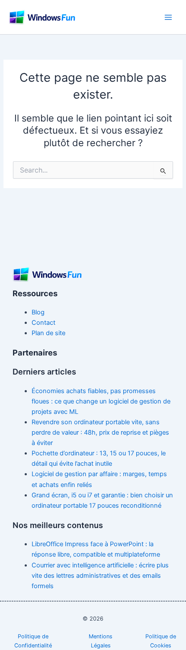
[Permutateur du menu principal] (168, 17)
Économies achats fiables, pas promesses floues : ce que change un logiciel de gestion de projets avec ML (101, 401)
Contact (43, 323)
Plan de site (48, 333)
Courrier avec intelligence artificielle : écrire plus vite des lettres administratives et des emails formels (100, 575)
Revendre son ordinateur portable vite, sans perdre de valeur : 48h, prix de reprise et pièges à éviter (100, 432)
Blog (38, 312)
